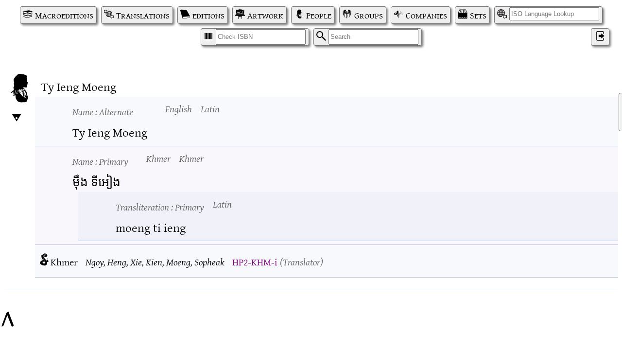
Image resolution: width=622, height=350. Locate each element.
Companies (426, 15)
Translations (143, 15)
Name (102, 111)
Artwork (265, 15)
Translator (301, 261)
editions (208, 15)
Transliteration (160, 206)
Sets (478, 15)
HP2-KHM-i (254, 261)
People (318, 15)
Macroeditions (64, 15)
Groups (368, 15)
